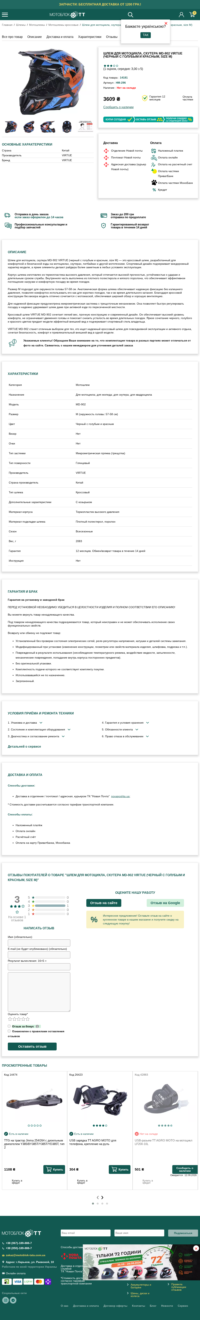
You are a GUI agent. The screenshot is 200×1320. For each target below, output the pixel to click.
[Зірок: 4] (114, 65)
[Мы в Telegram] (13, 1300)
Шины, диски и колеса (140, 1295)
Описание (34, 36)
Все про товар (12, 36)
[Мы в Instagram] (5, 1300)
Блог (153, 1305)
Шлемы (21, 24)
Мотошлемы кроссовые (63, 24)
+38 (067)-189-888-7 (19, 1243)
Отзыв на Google (165, 903)
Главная (7, 24)
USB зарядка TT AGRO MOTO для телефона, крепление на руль (92, 1142)
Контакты (138, 1305)
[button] (93, 1204)
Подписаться (183, 1233)
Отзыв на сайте (103, 903)
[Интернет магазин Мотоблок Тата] (67, 15)
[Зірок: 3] (111, 65)
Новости (167, 1305)
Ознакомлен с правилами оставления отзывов (36, 1034)
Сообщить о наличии (118, 107)
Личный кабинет (181, 14)
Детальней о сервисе (24, 746)
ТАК (145, 35)
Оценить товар (18, 1014)
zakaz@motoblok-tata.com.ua (25, 1255)
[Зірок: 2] (108, 65)
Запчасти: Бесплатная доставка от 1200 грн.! (100, 4)
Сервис (183, 1305)
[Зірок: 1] (104, 65)
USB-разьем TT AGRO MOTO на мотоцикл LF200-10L (163, 1142)
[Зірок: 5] (117, 65)
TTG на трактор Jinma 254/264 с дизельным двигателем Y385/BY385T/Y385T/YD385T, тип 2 (34, 1144)
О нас (64, 1305)
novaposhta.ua (120, 796)
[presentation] (97, 1197)
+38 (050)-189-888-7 (19, 1248)
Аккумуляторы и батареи (141, 1286)
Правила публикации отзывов (178, 1287)
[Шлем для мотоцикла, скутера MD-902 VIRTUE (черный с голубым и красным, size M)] (48, 81)
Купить (58, 1169)
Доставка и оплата (59, 36)
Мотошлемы (37, 24)
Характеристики (89, 36)
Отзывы (112, 36)
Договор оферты (115, 1305)
